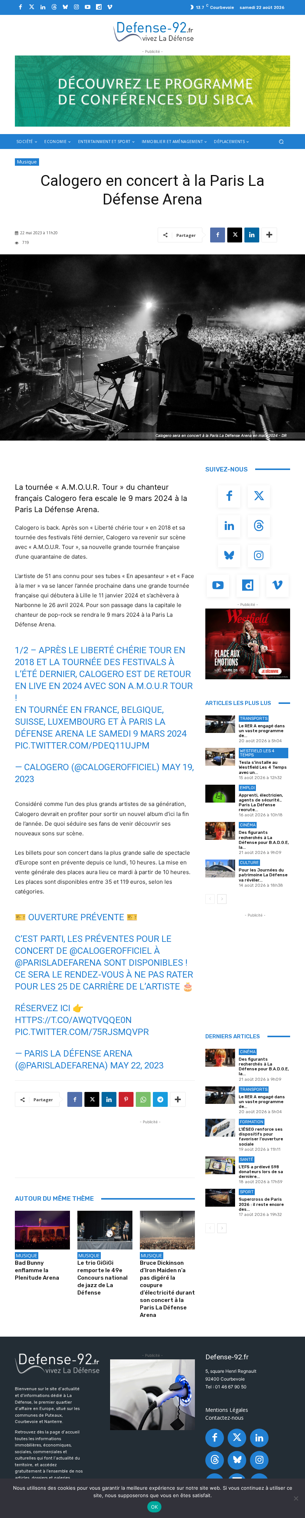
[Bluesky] (65, 7)
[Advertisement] (150, 1142)
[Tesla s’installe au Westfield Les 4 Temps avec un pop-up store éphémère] (220, 757)
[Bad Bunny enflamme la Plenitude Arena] (42, 1230)
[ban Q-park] (152, 1394)
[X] (234, 235)
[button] (281, 141)
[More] (269, 235)
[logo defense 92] (153, 31)
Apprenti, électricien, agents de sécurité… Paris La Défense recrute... (261, 803)
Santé (246, 1159)
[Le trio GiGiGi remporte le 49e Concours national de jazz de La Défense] (104, 1230)
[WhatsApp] (143, 1099)
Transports (253, 718)
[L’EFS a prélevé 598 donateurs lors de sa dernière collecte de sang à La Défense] (220, 1165)
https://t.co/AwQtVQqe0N (73, 1020)
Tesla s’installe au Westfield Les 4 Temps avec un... (263, 767)
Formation (251, 1122)
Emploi (247, 787)
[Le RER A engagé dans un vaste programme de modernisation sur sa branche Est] (220, 724)
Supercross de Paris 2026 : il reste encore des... (261, 1204)
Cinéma (248, 825)
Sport (247, 1192)
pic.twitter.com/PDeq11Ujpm (82, 745)
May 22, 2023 (137, 1065)
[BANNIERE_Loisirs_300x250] (247, 644)
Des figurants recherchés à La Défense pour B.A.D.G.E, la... (264, 840)
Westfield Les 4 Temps (257, 753)
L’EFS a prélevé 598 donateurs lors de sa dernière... (261, 1172)
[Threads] (54, 7)
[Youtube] (87, 7)
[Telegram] (160, 1099)
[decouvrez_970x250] (152, 91)
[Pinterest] (126, 1099)
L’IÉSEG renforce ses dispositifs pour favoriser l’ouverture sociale (261, 1137)
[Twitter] (31, 7)
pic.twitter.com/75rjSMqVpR (82, 1032)
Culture (249, 862)
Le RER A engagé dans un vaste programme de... (262, 731)
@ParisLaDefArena (58, 963)
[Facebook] (20, 7)
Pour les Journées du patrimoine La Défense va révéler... (263, 875)
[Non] (295, 1498)
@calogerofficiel (111, 951)
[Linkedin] (42, 7)
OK (154, 1507)
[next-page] (222, 899)
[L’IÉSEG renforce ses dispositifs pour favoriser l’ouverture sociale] (220, 1128)
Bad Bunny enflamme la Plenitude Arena (37, 1270)
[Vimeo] (109, 7)
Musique (27, 161)
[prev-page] (210, 899)
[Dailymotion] (98, 7)
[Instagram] (76, 7)
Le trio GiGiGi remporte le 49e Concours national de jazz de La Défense (102, 1278)
